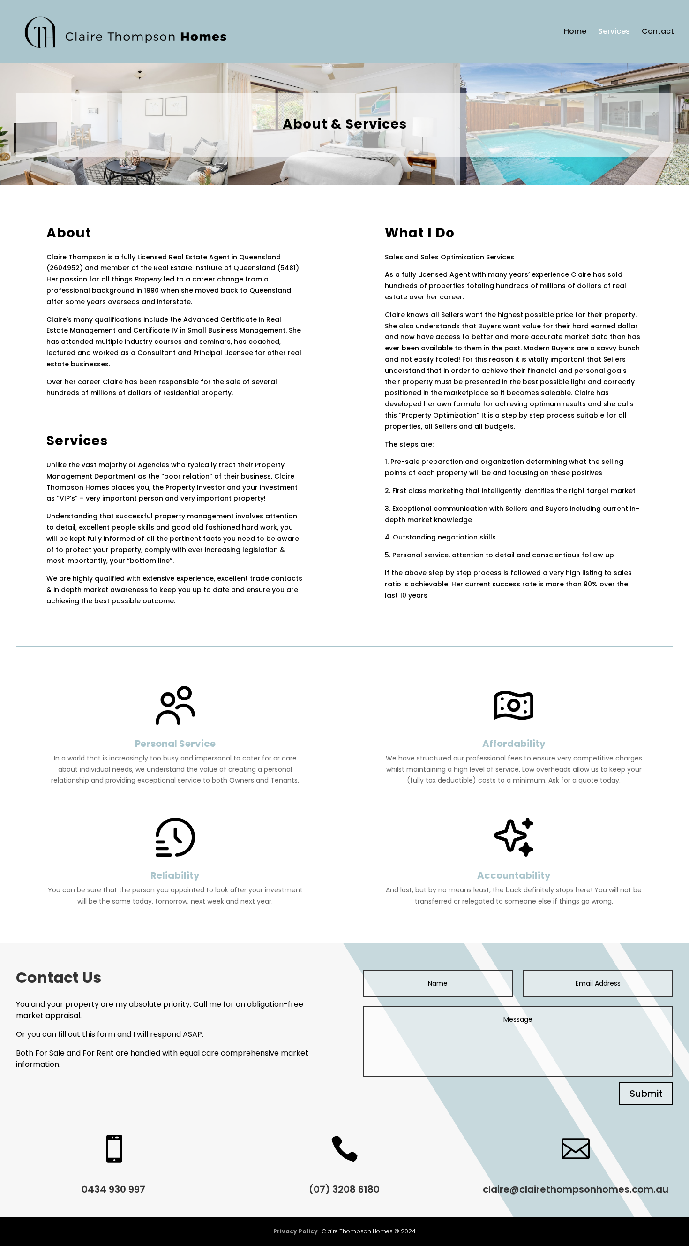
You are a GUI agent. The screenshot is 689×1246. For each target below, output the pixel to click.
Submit (646, 1093)
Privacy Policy (295, 1231)
